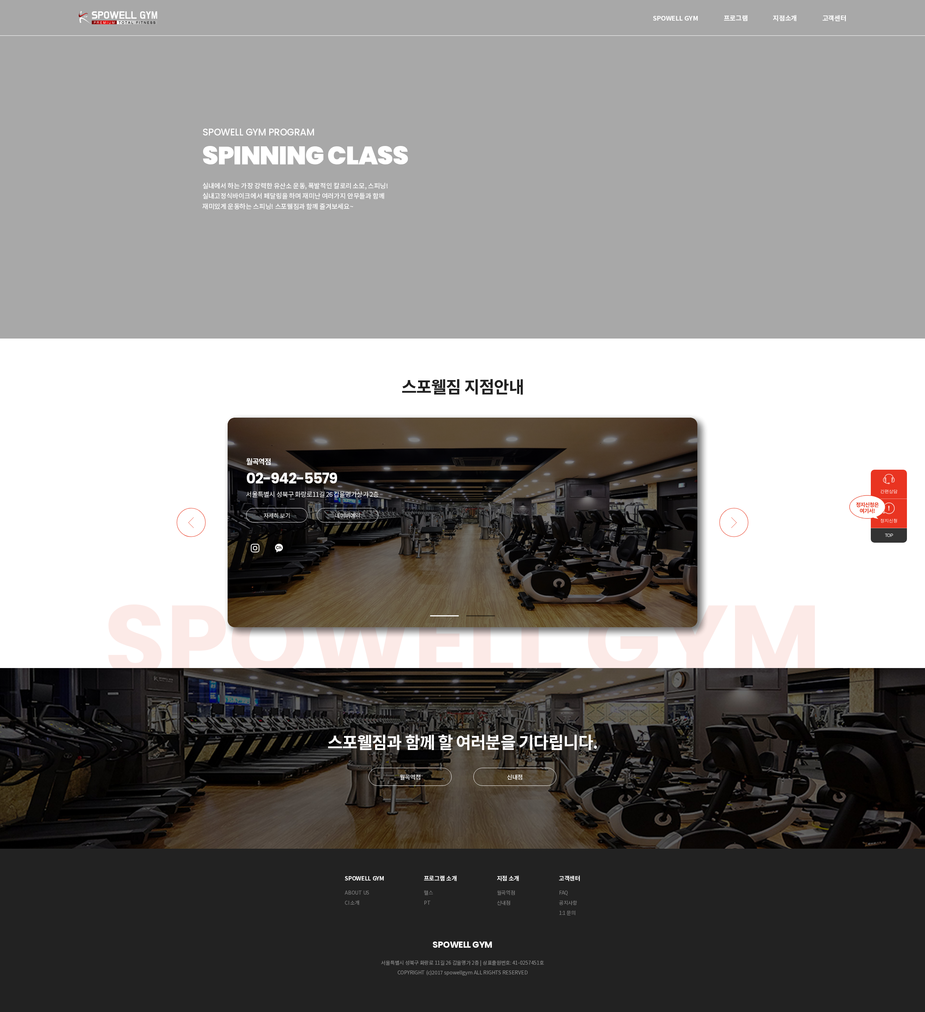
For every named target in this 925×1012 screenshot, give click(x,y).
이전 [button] (191, 522)
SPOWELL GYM (675, 17)
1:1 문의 (567, 912)
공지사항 (568, 902)
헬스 (428, 892)
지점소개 (785, 17)
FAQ (563, 892)
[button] (444, 615)
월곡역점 (410, 776)
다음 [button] (733, 522)
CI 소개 (352, 902)
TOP (889, 535)
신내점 (515, 776)
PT (427, 902)
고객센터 (834, 17)
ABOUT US (357, 892)
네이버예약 (347, 515)
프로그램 (736, 17)
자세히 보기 (276, 515)
